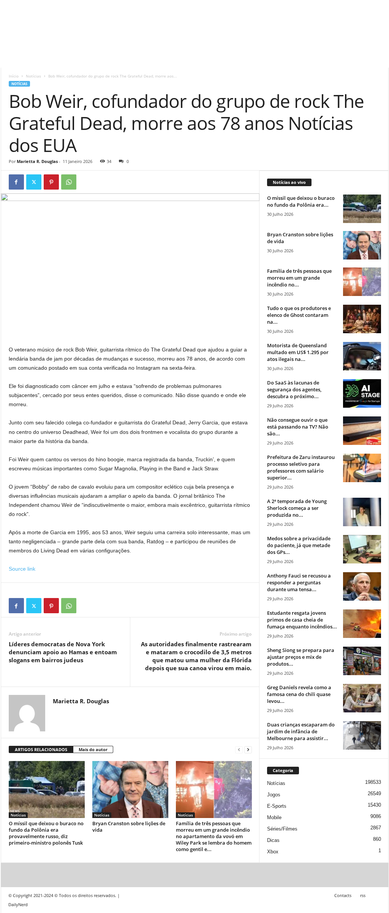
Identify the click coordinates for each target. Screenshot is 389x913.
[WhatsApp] (68, 182)
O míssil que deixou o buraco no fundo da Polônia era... (301, 201)
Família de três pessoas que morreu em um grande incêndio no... (299, 277)
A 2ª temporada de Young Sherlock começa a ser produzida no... (297, 508)
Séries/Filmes (282, 829)
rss (362, 895)
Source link (22, 569)
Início (14, 76)
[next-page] (248, 750)
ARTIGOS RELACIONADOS (41, 749)
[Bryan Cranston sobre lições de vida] (130, 789)
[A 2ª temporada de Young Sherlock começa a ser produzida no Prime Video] (362, 512)
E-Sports (276, 806)
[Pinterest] (51, 182)
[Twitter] (33, 182)
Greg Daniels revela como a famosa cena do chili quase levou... (299, 694)
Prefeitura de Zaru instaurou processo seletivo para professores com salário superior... (301, 467)
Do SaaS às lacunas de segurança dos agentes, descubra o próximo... (294, 389)
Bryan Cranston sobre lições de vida (128, 826)
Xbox (272, 851)
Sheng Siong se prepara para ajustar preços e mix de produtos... (300, 657)
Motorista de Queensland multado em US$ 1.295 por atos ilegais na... (298, 352)
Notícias (33, 76)
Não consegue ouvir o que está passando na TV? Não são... (297, 426)
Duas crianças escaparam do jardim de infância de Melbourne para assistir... (301, 731)
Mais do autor (93, 749)
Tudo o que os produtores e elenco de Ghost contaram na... (299, 315)
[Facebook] (16, 182)
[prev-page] (239, 750)
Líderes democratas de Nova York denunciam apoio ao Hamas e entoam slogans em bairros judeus (63, 652)
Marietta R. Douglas (37, 161)
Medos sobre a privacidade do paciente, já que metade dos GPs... (298, 545)
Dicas (273, 840)
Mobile (274, 817)
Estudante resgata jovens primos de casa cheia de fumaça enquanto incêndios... (302, 619)
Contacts (342, 895)
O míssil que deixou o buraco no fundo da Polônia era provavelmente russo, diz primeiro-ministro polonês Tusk (46, 833)
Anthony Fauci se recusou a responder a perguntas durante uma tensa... (299, 582)
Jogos (273, 794)
